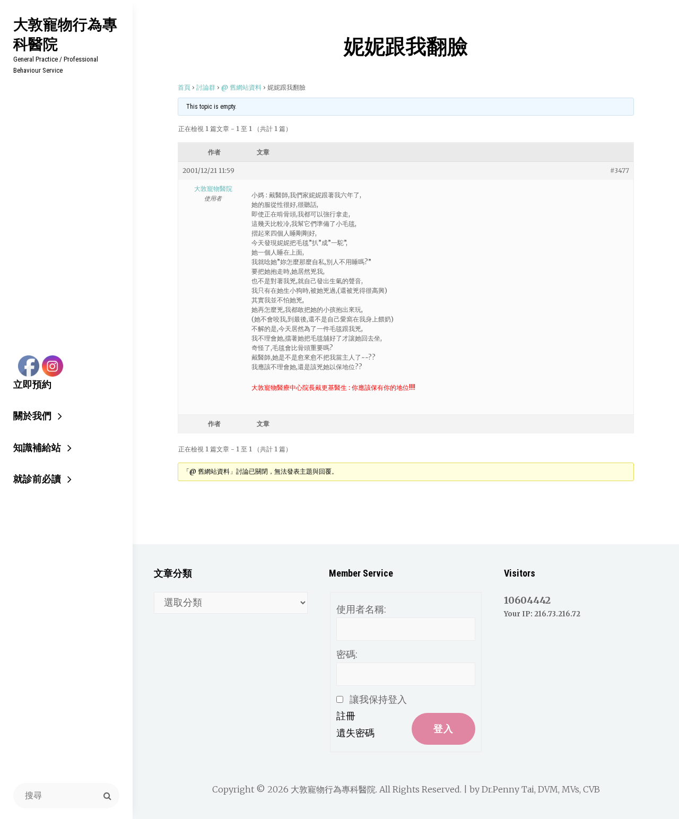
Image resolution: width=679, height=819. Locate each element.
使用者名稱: (361, 609)
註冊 (345, 715)
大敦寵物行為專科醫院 (65, 34)
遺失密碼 (355, 732)
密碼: (347, 654)
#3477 (619, 171)
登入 (443, 728)
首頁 (184, 87)
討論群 (205, 87)
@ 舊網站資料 (241, 87)
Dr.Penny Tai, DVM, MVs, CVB (541, 789)
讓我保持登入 (378, 699)
